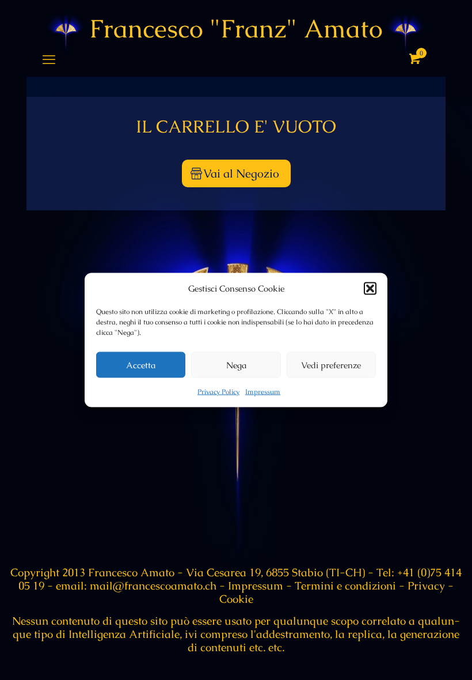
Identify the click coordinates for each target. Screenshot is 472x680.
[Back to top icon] (417, 656)
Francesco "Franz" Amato (236, 28)
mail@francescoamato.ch (151, 586)
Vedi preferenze (331, 364)
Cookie (236, 599)
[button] (370, 288)
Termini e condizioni (345, 586)
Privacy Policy (218, 391)
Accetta (140, 364)
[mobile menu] (49, 60)
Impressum (262, 391)
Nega (236, 364)
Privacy (426, 586)
